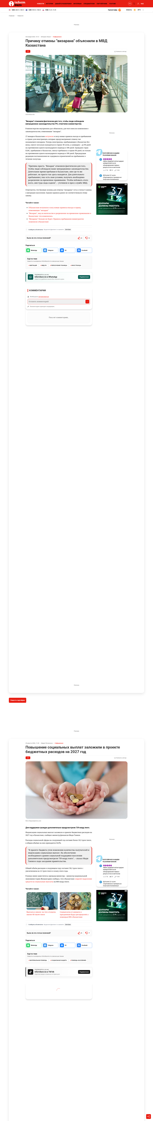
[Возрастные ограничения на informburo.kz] (130, 3)
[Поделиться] (148, 1116)
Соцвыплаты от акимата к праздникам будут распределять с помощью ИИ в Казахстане (74, 914)
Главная (11, 16)
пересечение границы (59, 265)
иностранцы (76, 265)
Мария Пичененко (47, 743)
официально (58, 37)
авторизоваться (44, 297)
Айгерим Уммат (46, 37)
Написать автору (121, 51)
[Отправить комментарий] (87, 301)
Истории (49, 3)
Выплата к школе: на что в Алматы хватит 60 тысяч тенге (41, 913)
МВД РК (44, 265)
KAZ (142, 3)
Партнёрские (102, 3)
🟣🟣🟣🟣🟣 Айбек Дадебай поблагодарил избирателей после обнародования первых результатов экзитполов (113, 163)
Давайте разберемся (63, 3)
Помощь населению (78, 960)
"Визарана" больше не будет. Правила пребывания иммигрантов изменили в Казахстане (56, 220)
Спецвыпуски (89, 3)
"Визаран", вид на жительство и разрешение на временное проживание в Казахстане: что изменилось (60, 214)
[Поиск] (134, 3)
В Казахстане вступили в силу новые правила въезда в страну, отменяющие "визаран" (55, 209)
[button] (135, 9)
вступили (49, 136)
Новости (40, 3)
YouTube (112, 3)
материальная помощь (38, 960)
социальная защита (59, 960)
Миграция (33, 265)
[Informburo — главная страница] (17, 3)
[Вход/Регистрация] (138, 3)
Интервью (77, 3)
